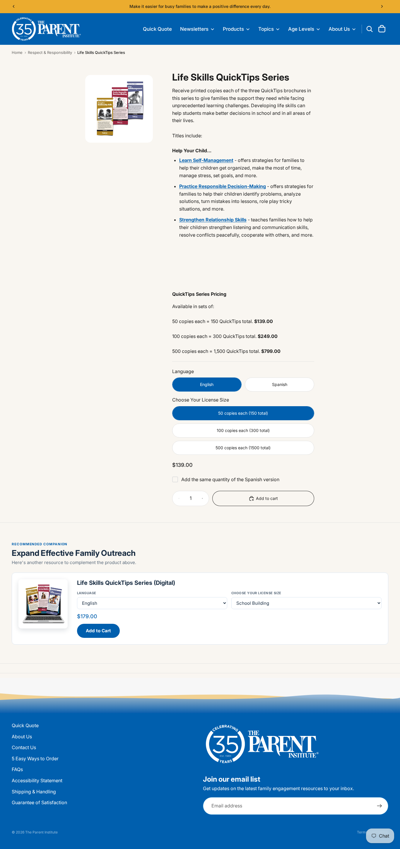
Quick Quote (25, 725)
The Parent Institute (41, 832)
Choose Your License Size (256, 593)
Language (86, 593)
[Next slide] (381, 6)
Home (17, 52)
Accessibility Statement (37, 780)
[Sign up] (379, 806)
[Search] (369, 29)
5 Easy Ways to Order (35, 758)
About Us (22, 736)
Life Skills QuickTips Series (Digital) (126, 582)
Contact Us (24, 747)
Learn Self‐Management (206, 160)
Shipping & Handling (34, 792)
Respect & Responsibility (50, 52)
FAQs (17, 769)
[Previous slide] (13, 6)
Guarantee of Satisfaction (39, 802)
